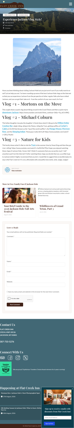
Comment (10, 236)
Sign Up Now (49, 423)
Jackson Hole (23, 15)
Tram (33, 145)
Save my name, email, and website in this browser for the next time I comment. (33, 292)
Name (9, 261)
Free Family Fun (9, 15)
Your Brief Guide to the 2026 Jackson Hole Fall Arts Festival (19, 208)
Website (9, 282)
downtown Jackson (10, 112)
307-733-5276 (7, 341)
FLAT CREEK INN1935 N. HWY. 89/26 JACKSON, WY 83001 (8, 332)
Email (9, 271)
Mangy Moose (55, 129)
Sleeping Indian (18, 131)
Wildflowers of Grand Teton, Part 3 (51, 207)
